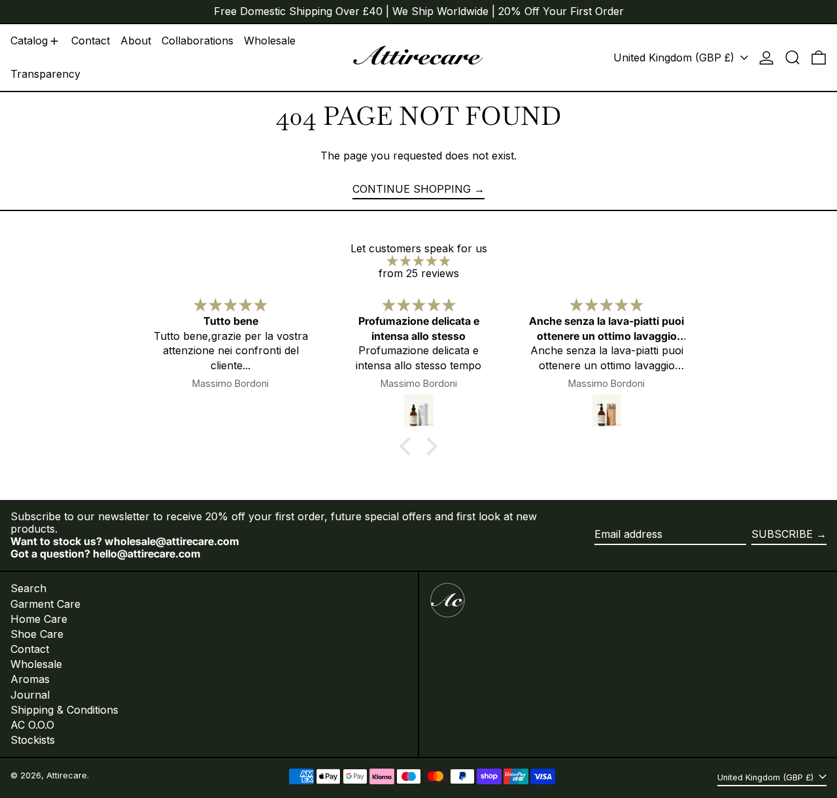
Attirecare (66, 775)
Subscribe (782, 533)
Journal (30, 694)
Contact (29, 649)
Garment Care (45, 603)
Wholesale (36, 664)
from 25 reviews (419, 273)
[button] (792, 57)
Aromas (30, 679)
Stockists (32, 739)
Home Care (38, 618)
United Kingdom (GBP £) (675, 57)
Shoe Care (36, 633)
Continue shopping (411, 189)
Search (28, 588)
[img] (418, 261)
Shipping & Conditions (64, 709)
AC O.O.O (32, 724)
